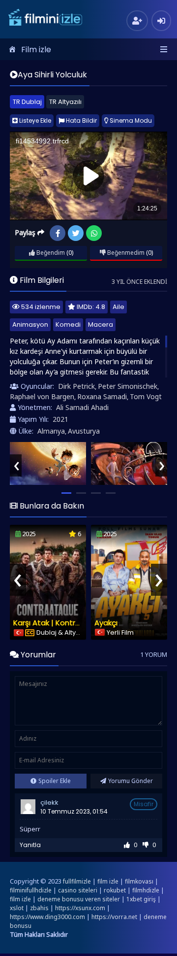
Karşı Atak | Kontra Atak (56, 622)
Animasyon (30, 324)
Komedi (68, 324)
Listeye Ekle (34, 120)
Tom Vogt (146, 396)
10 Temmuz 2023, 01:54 (74, 811)
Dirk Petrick (76, 386)
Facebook (57, 233)
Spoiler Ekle (54, 781)
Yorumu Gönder (130, 781)
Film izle (36, 49)
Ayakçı (106, 622)
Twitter (76, 233)
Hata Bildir (80, 120)
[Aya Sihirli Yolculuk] (48, 463)
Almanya (51, 431)
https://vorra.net (114, 917)
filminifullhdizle (31, 890)
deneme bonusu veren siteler (78, 899)
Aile (118, 306)
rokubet (115, 890)
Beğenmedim (125, 252)
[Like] (127, 845)
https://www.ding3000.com (47, 917)
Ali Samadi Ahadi (82, 407)
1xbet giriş (141, 899)
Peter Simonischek (127, 386)
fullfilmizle (77, 881)
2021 (60, 419)
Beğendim (50, 252)
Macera (100, 324)
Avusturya (84, 431)
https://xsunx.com (80, 908)
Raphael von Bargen (42, 396)
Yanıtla (30, 845)
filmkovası (139, 881)
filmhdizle (145, 890)
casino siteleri (77, 890)
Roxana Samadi (102, 396)
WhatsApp (94, 233)
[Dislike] (145, 845)
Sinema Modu (130, 120)
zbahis (39, 908)
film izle (107, 881)
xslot (17, 908)
